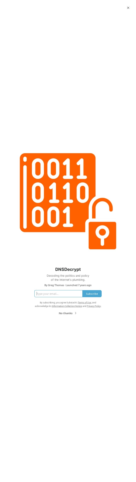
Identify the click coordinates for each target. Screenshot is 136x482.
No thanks (65, 313)
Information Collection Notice (67, 306)
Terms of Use (84, 302)
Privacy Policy (94, 306)
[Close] (128, 7)
